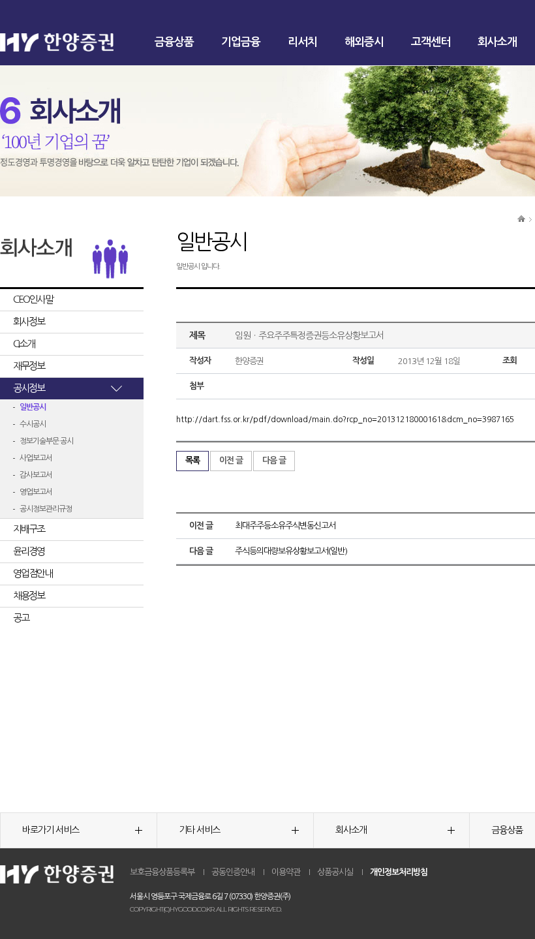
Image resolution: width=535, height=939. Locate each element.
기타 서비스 (199, 830)
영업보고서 (36, 492)
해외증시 (364, 42)
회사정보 (28, 321)
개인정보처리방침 (398, 872)
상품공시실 (335, 872)
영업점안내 (32, 573)
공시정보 (28, 388)
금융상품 (174, 42)
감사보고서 (36, 475)
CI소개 (24, 343)
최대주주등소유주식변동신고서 (285, 525)
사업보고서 (36, 458)
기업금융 (240, 42)
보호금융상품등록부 (162, 872)
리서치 (302, 42)
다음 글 (274, 460)
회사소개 (497, 42)
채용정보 (28, 595)
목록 (192, 460)
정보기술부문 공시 (46, 441)
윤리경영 (28, 551)
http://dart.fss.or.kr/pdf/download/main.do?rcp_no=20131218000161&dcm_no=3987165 (345, 419)
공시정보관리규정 (46, 509)
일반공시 (33, 407)
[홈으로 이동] (521, 218)
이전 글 (231, 460)
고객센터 (430, 42)
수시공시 (33, 424)
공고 (21, 618)
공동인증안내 (232, 872)
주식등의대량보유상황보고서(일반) (291, 551)
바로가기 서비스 (50, 830)
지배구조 (28, 529)
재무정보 (28, 366)
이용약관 (285, 872)
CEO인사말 (33, 299)
